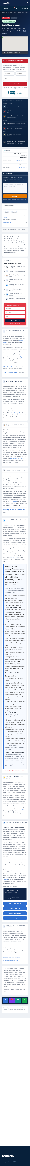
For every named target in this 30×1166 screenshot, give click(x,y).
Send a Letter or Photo (15, 903)
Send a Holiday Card (15, 913)
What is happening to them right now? (15, 275)
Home (3, 12)
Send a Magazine (15, 918)
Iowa (15, 12)
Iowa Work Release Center (10, 211)
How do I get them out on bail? (15, 271)
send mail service (14, 859)
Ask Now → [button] (15, 196)
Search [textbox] (6, 8)
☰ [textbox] (27, 3)
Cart (15, 8)
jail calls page (13, 501)
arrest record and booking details (17, 357)
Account (26, 8)
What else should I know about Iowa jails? (14, 299)
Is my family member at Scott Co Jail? (14, 266)
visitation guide (14, 557)
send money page (21, 809)
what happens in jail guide (17, 458)
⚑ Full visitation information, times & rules (13, 770)
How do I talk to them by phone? (13, 280)
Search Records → (15, 84)
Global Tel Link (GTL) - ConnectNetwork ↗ (21, 161)
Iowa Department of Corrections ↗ (12, 957)
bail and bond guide (15, 413)
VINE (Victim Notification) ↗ (10, 960)
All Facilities (9, 12)
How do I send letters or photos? (13, 294)
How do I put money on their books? (14, 289)
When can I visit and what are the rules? (14, 285)
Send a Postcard (15, 908)
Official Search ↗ (22, 167)
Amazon (5, 879)
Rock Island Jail (7, 222)
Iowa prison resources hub (17, 944)
